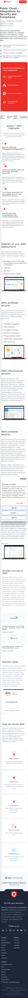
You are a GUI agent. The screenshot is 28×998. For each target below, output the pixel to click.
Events (3, 947)
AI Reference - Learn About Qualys (10, 982)
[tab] (3, 117)
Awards (3, 950)
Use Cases (16, 942)
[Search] (17, 2)
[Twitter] (6, 930)
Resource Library (5, 969)
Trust (9, 992)
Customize (13, 512)
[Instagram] (10, 930)
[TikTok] (14, 930)
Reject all (14, 517)
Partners (3, 945)
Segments (16, 945)
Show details (20, 503)
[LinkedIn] (3, 930)
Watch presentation (8, 632)
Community (4, 977)
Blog (2, 966)
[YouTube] (21, 930)
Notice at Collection (21, 990)
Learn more (4, 543)
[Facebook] (25, 930)
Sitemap (3, 972)
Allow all (14, 508)
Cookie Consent (15, 992)
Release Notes (5, 979)
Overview (16, 940)
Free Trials (16, 947)
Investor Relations (6, 942)
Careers (3, 955)
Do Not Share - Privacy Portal (14, 994)
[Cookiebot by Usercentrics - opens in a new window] (20, 479)
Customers (4, 952)
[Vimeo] (17, 930)
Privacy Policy (4, 990)
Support (3, 974)
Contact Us (4, 958)
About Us (3, 940)
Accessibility (12, 990)
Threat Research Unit (6, 964)
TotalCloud (14, 885)
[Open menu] (2, 1)
